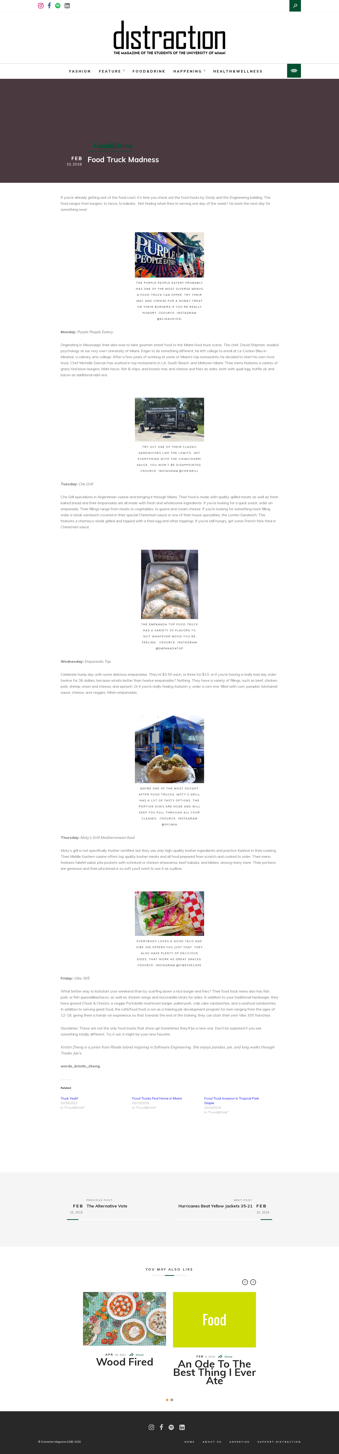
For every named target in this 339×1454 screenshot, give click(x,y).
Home (189, 1441)
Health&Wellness (238, 71)
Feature (110, 71)
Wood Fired (124, 1361)
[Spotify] (57, 5)
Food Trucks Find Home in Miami (157, 1098)
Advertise (239, 1441)
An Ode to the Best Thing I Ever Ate (214, 1372)
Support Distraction (279, 1441)
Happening (187, 71)
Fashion (80, 71)
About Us (212, 1441)
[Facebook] (49, 5)
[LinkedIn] (67, 5)
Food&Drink (149, 71)
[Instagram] (40, 5)
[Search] (295, 6)
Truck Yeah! (69, 1098)
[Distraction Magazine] (169, 38)
